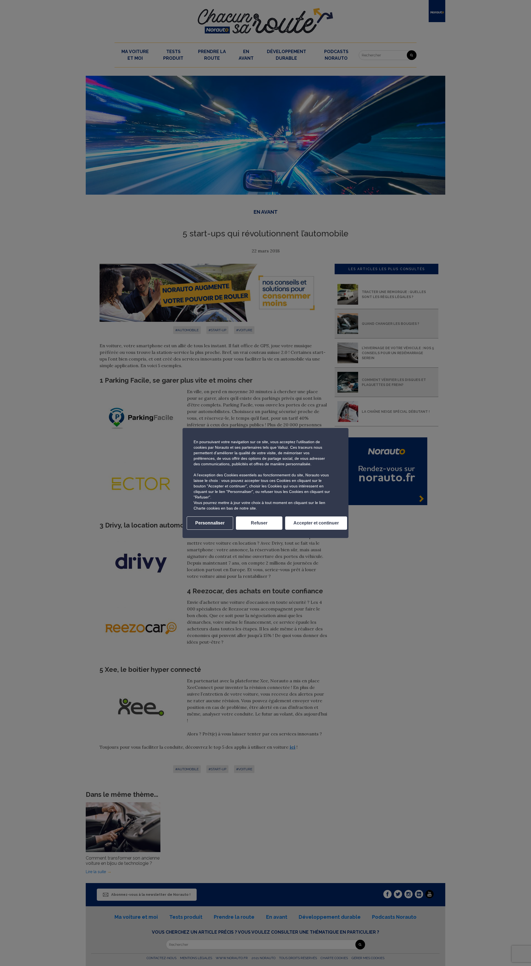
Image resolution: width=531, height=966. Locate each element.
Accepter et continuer (316, 523)
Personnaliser (210, 523)
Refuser (259, 523)
